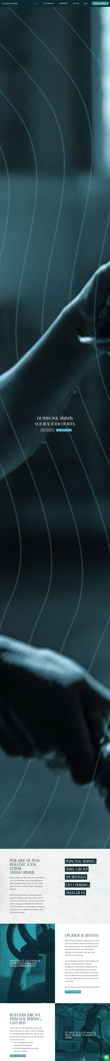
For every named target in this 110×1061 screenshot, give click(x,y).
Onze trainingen (48, 3)
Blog (86, 3)
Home (36, 3)
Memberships (63, 3)
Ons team (76, 3)
